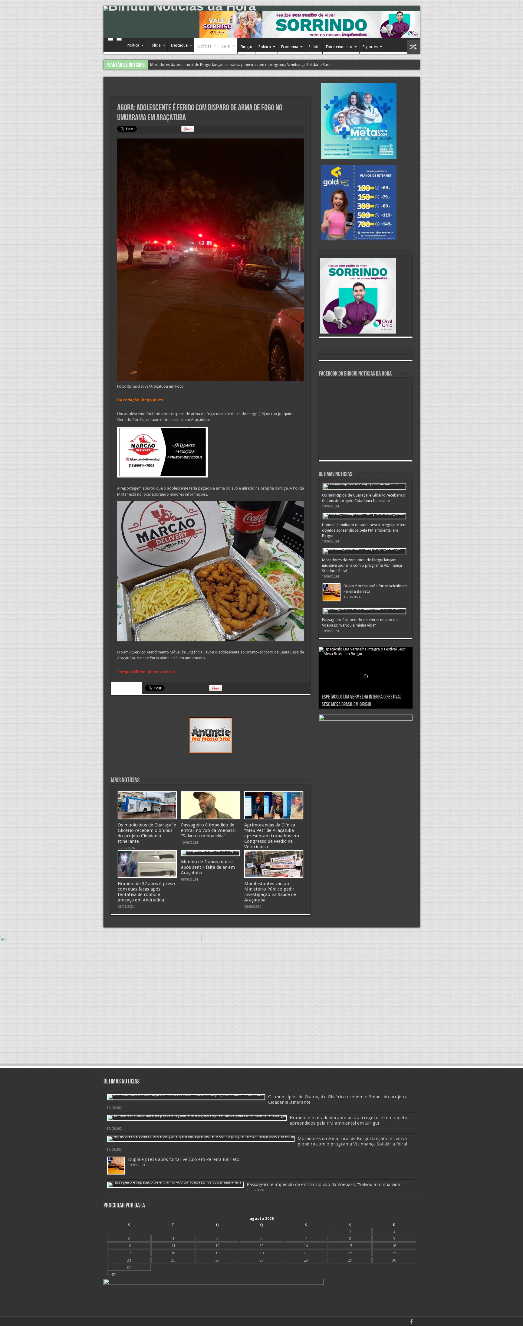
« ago (112, 1273)
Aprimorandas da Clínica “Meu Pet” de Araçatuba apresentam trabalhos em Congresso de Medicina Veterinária (271, 835)
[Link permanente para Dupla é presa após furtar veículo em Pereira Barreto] (331, 592)
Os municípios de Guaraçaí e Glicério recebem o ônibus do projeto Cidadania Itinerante (147, 833)
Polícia (155, 45)
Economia (289, 46)
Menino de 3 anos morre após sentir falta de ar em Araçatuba (208, 867)
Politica (133, 45)
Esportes (370, 46)
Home (115, 46)
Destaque (179, 45)
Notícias (204, 46)
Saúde (313, 46)
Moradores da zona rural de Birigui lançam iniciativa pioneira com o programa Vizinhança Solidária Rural (362, 565)
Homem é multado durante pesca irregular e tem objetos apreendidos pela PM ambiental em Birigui (364, 530)
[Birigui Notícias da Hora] (262, 8)
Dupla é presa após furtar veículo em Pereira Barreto (183, 1159)
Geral (225, 46)
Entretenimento (339, 46)
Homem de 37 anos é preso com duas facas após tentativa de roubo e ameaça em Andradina (146, 892)
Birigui (246, 46)
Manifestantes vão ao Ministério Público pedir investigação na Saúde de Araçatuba (270, 892)
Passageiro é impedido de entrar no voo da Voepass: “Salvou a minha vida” (215, 64)
